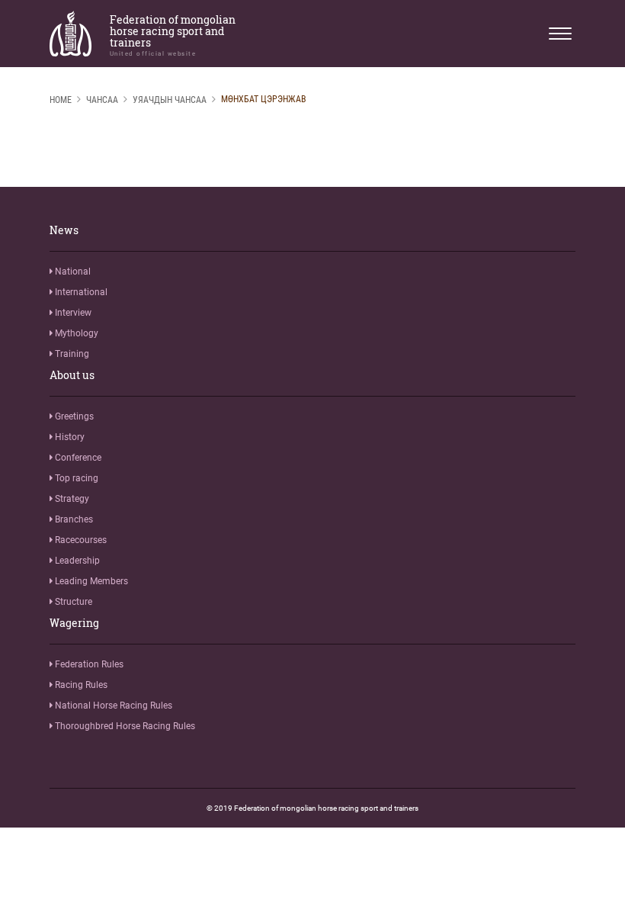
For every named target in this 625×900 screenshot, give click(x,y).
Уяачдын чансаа (170, 100)
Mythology (75, 333)
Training (71, 353)
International (80, 292)
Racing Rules (80, 684)
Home (61, 100)
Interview (72, 312)
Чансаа (102, 100)
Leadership (76, 560)
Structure (72, 601)
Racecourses (80, 540)
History (69, 437)
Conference (77, 457)
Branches (73, 519)
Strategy (71, 498)
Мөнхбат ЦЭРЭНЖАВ (263, 99)
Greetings (73, 416)
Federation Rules (88, 664)
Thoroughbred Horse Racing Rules (124, 726)
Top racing (75, 478)
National (72, 271)
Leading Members (90, 581)
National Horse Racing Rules (112, 705)
